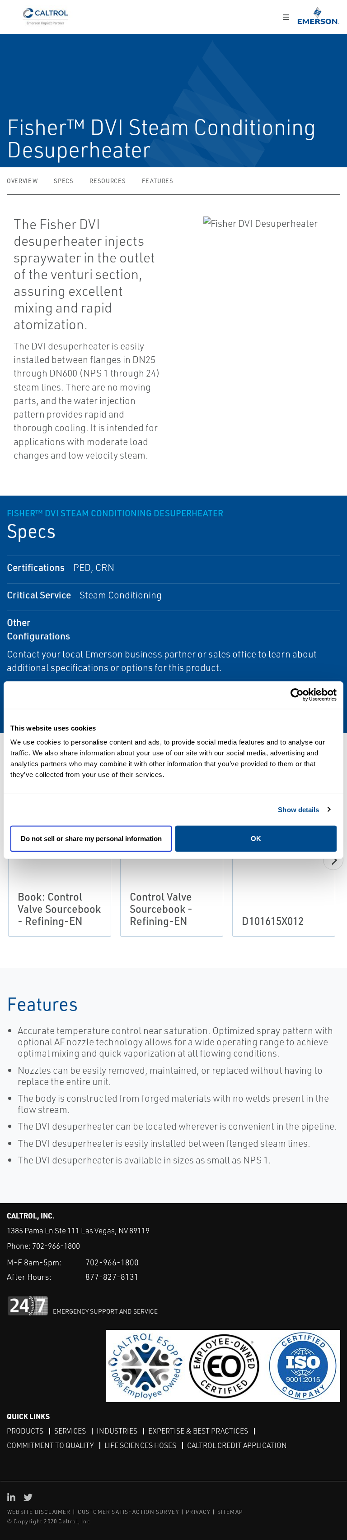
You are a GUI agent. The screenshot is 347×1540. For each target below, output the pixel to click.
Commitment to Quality (50, 1445)
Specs (63, 180)
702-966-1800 (56, 1245)
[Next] (333, 860)
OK (256, 838)
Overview (22, 180)
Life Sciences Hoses (140, 1445)
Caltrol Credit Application (237, 1445)
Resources (107, 180)
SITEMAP (230, 1511)
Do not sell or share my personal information (91, 838)
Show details (298, 809)
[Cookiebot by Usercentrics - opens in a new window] (297, 695)
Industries (117, 1430)
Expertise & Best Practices (198, 1430)
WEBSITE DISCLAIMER (39, 1511)
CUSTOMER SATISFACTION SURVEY (128, 1511)
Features (157, 180)
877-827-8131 (112, 1277)
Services (70, 1430)
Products (25, 1430)
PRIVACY (198, 1511)
